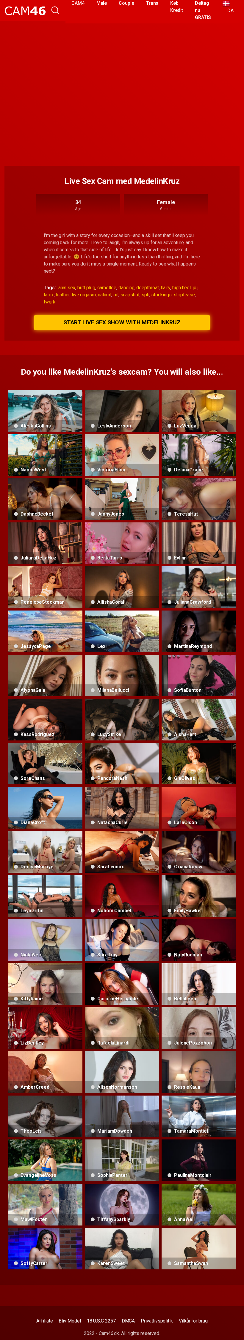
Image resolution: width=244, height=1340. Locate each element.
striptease (184, 295)
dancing (126, 287)
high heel (181, 287)
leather (62, 295)
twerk (49, 302)
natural (104, 295)
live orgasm (84, 295)
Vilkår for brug (193, 1321)
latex (49, 295)
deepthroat (147, 287)
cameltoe (106, 287)
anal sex (66, 287)
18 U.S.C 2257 (101, 1321)
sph (145, 295)
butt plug (86, 287)
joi (195, 287)
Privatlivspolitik (157, 1321)
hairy (166, 287)
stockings (161, 295)
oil (115, 295)
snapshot (130, 295)
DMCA (128, 1321)
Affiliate (44, 1321)
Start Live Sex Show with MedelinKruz (121, 322)
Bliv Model (70, 1321)
